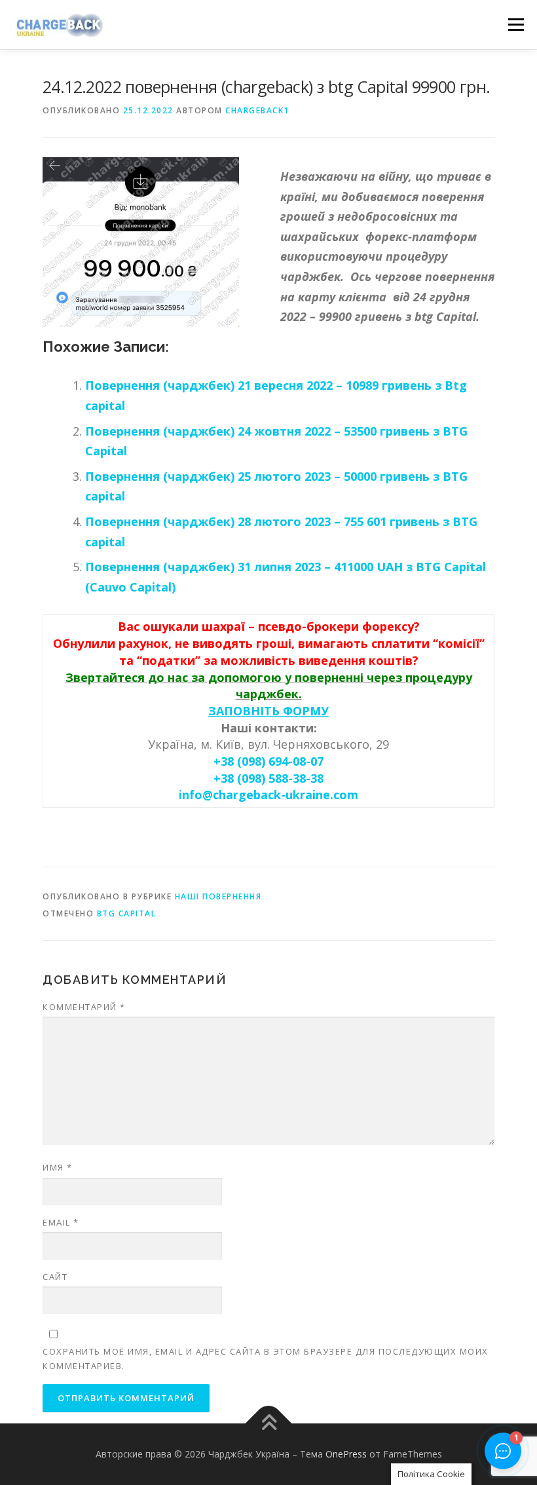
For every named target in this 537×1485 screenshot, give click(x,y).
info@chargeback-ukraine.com (268, 794)
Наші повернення (218, 896)
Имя (58, 1167)
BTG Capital (127, 913)
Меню (515, 24)
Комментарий (84, 1007)
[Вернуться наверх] (269, 1423)
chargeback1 (257, 110)
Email (61, 1222)
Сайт (55, 1277)
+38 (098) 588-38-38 (268, 778)
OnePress (346, 1454)
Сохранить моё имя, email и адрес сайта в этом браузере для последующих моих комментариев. (266, 1358)
